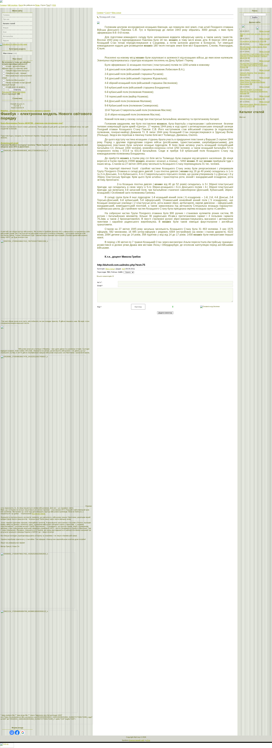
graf (123, 269)
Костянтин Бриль (38, 514)
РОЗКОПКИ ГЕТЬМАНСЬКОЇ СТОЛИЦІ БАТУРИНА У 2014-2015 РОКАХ (253, 65)
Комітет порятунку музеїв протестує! (254, 34)
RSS (54, 5)
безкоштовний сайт (136, 740)
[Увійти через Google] (22, 732)
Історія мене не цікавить (15, 87)
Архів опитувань (19, 92)
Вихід (21, 5)
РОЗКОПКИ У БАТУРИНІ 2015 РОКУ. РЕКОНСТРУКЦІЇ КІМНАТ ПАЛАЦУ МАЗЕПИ (254, 56)
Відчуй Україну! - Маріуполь (251, 99)
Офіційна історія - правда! (16, 73)
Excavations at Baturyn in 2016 (252, 41)
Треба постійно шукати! (15, 80)
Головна (3, 5)
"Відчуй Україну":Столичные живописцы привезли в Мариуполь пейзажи (254, 91)
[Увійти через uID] (11, 732)
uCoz (148, 740)
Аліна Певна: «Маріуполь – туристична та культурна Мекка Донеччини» (252, 82)
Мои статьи (7, 53)
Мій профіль (12, 5)
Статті (107, 13)
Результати (6, 92)
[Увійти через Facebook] (17, 732)
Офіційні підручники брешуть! (17, 71)
